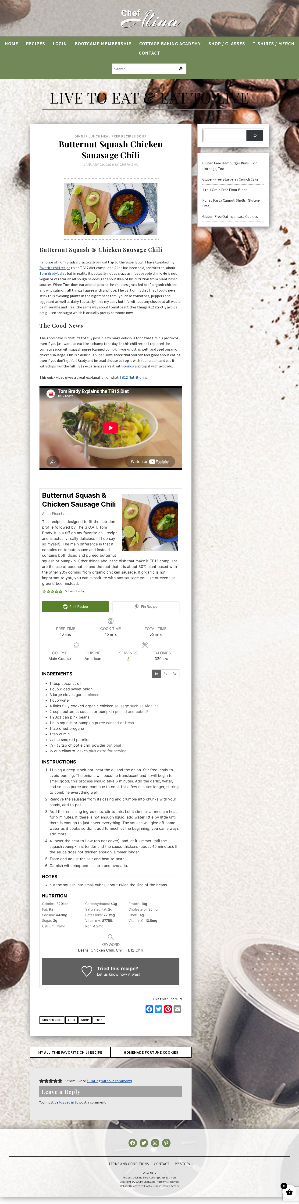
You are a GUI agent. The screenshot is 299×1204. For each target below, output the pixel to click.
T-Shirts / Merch (274, 43)
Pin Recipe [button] (148, 606)
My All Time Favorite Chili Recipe (70, 1052)
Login (60, 43)
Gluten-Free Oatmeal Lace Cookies (230, 216)
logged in (66, 1102)
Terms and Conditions (128, 1164)
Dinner (81, 136)
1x (156, 673)
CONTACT (149, 53)
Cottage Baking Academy (170, 43)
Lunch (94, 136)
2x (165, 673)
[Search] (254, 135)
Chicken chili (52, 1020)
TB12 (98, 1020)
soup (85, 1020)
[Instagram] (155, 1143)
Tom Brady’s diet (52, 273)
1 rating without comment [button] (109, 1080)
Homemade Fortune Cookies (151, 1052)
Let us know (107, 974)
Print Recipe (78, 606)
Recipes (128, 136)
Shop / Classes (226, 43)
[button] (44, 591)
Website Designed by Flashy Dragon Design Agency (149, 1186)
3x (174, 673)
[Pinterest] (166, 1143)
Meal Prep (111, 136)
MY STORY (183, 1164)
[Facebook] (132, 1143)
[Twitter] (144, 1143)
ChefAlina (129, 164)
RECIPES (35, 43)
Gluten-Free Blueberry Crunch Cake (230, 179)
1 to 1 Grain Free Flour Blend (224, 189)
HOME (11, 43)
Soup (142, 136)
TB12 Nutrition (131, 377)
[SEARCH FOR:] (149, 68)
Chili (71, 1020)
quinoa (128, 366)
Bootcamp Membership (103, 43)
